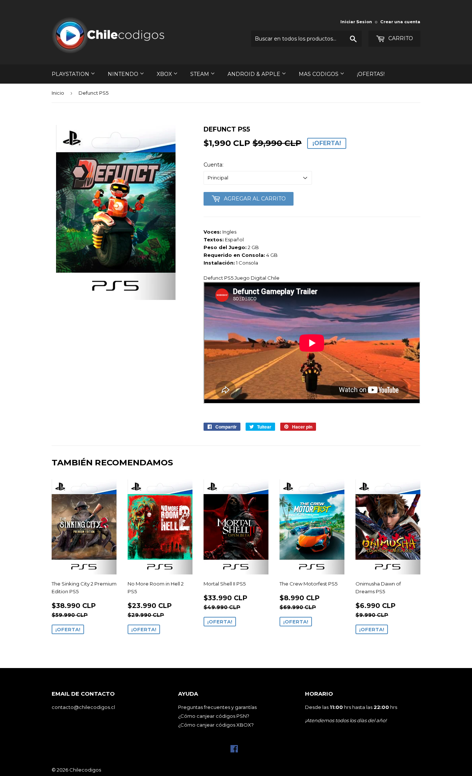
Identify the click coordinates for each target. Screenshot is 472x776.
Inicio (58, 93)
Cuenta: (213, 164)
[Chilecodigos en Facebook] (234, 751)
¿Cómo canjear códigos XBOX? (216, 725)
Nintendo (124, 74)
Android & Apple (255, 74)
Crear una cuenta (400, 21)
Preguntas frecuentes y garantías (217, 707)
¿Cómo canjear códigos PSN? (213, 716)
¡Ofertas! (371, 74)
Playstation (71, 74)
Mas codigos (319, 74)
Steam (200, 74)
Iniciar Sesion (356, 21)
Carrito (400, 38)
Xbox (165, 74)
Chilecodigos (85, 770)
